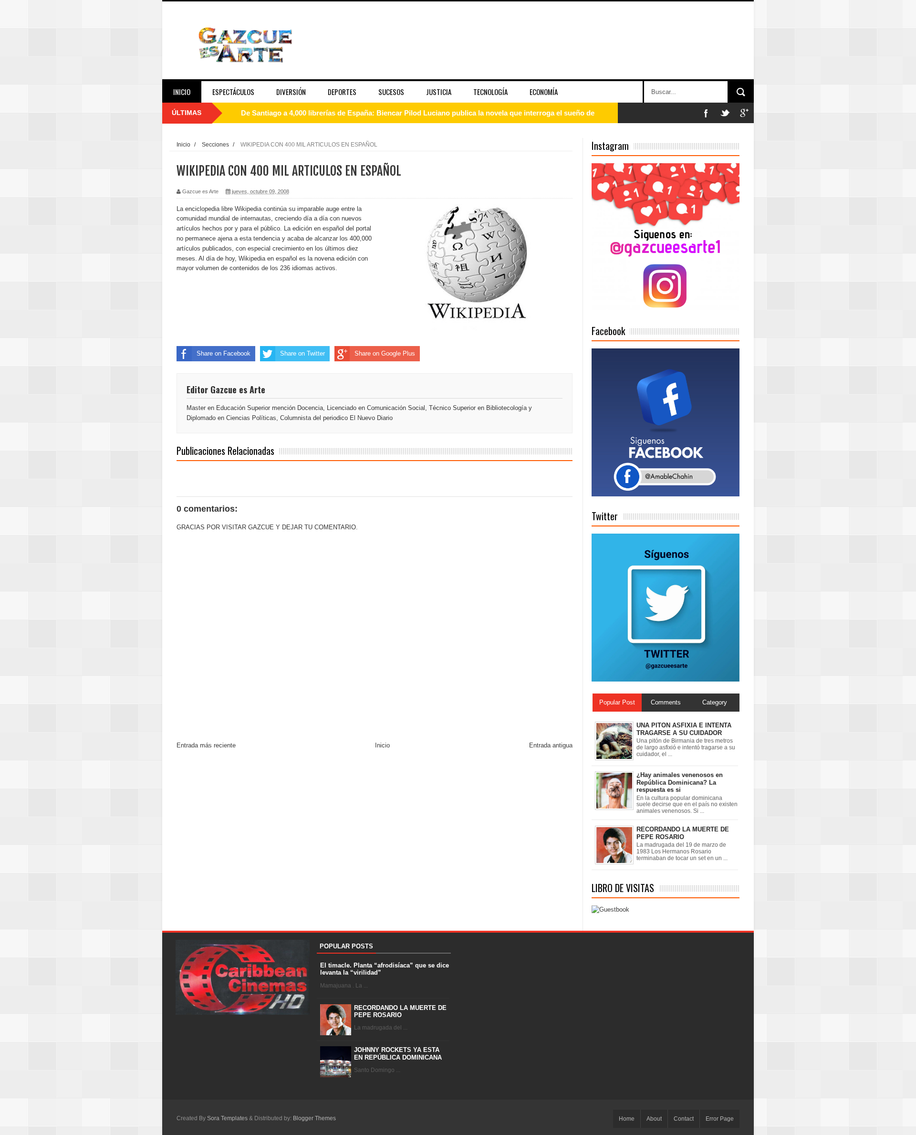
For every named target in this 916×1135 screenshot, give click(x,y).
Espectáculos (233, 91)
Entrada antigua (550, 745)
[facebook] (706, 113)
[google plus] (744, 113)
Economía (544, 91)
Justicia (438, 91)
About (654, 1118)
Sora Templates (227, 1118)
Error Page (720, 1118)
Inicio (181, 91)
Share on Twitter (302, 353)
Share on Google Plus (384, 353)
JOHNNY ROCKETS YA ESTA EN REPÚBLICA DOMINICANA (398, 1053)
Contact (684, 1118)
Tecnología (490, 91)
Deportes (342, 91)
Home (627, 1118)
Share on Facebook (223, 353)
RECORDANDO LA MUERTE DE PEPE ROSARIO (400, 1011)
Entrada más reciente (206, 745)
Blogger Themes (314, 1118)
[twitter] (725, 113)
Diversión (291, 91)
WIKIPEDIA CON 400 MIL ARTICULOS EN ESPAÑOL (289, 171)
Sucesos (391, 91)
